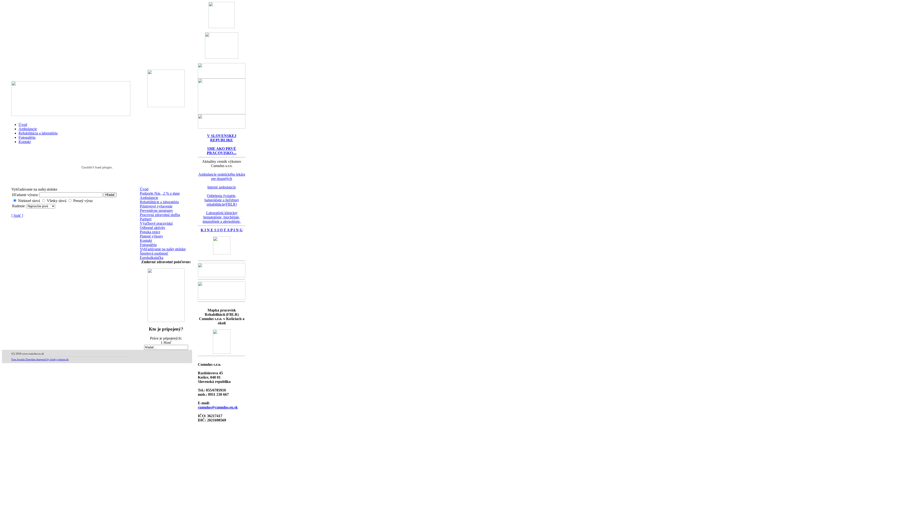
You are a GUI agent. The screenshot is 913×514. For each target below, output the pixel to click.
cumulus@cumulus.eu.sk (218, 407)
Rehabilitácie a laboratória (159, 202)
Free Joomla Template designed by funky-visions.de (40, 359)
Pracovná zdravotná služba (160, 215)
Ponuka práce (150, 232)
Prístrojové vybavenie (156, 206)
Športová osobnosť (154, 253)
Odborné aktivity (152, 228)
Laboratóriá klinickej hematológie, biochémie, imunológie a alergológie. (222, 217)
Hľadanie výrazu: (25, 195)
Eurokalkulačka (151, 258)
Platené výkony (151, 236)
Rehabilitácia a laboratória (38, 133)
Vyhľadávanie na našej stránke (163, 249)
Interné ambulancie (221, 187)
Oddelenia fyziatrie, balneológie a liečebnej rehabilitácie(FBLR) (221, 200)
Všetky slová (56, 201)
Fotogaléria (27, 137)
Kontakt (25, 142)
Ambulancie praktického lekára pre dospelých (221, 176)
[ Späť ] (17, 215)
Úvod (23, 125)
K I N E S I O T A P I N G (222, 230)
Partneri (145, 219)
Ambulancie (28, 129)
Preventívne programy (156, 210)
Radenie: (19, 206)
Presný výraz (83, 201)
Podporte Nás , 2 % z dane (160, 193)
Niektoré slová (29, 201)
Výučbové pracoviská (156, 223)
